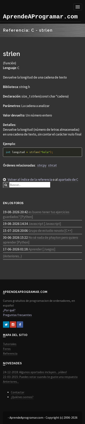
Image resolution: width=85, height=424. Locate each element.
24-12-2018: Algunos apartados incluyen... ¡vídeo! (35, 372)
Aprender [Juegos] (41, 249)
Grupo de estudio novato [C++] (50, 230)
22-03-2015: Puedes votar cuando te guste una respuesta (40, 377)
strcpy (41, 165)
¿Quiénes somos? (22, 397)
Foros (7, 349)
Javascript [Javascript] (44, 223)
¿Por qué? (9, 310)
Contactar (17, 392)
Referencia (10, 353)
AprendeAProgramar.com (40, 16)
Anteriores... (11, 381)
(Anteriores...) (12, 256)
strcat (52, 165)
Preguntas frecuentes (17, 315)
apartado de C (68, 179)
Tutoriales (9, 344)
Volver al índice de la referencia (30, 179)
